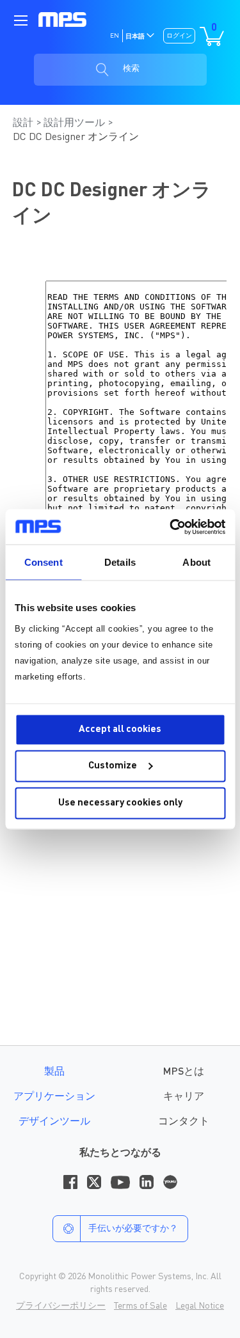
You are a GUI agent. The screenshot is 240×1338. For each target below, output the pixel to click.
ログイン (179, 36)
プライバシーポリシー (61, 1306)
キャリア (183, 1097)
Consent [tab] (43, 562)
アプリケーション (54, 1097)
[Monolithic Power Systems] (62, 19)
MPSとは (183, 1072)
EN (114, 36)
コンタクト (183, 1122)
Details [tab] (120, 562)
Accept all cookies (120, 729)
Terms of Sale (140, 1306)
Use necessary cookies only (120, 802)
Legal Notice (199, 1306)
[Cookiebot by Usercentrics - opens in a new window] (170, 526)
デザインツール (54, 1122)
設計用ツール (76, 123)
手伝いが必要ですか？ (133, 1228)
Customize (112, 766)
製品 (54, 1072)
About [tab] (196, 562)
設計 (24, 123)
